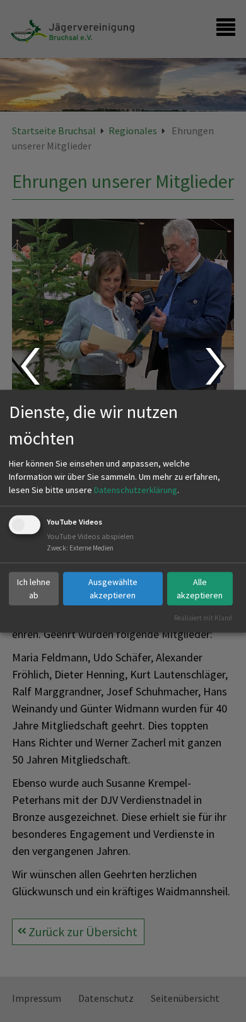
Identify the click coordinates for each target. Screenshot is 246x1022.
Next (217, 366)
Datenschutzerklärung (135, 490)
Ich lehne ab (33, 588)
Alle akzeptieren (200, 588)
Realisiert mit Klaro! (203, 617)
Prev (29, 366)
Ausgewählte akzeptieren (113, 588)
